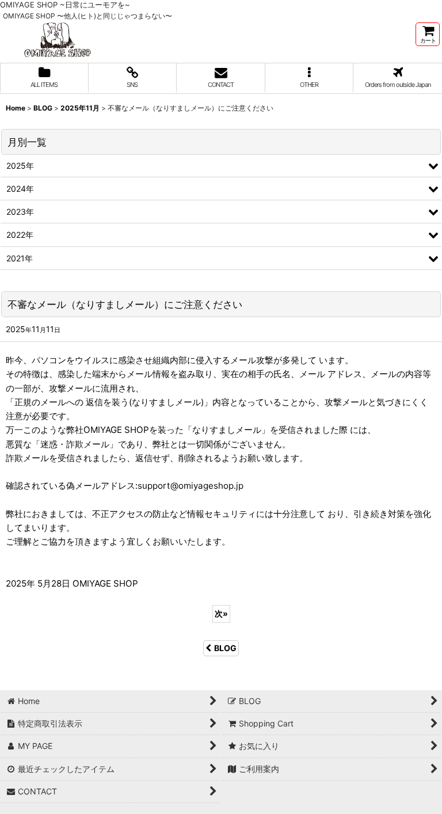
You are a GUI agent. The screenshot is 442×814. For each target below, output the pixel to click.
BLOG (225, 648)
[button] (309, 78)
